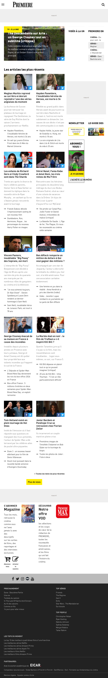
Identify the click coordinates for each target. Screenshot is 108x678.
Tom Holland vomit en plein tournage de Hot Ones (15, 423)
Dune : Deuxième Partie (13, 592)
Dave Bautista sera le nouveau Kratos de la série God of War (96, 58)
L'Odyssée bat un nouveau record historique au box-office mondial (96, 52)
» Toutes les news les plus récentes (49, 474)
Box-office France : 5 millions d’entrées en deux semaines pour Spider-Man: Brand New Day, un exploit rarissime (19, 389)
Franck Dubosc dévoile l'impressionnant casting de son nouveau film (19, 212)
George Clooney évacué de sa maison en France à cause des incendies (18, 339)
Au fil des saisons (11, 603)
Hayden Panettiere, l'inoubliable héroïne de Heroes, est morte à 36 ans (19, 133)
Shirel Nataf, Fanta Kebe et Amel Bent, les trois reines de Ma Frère (49, 174)
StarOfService (58, 670)
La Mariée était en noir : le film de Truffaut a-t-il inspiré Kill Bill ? (50, 339)
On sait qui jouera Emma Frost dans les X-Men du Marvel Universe (18, 143)
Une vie (7, 595)
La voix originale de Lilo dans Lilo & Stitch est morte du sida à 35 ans (52, 143)
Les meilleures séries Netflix (15, 643)
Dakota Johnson (62, 622)
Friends (59, 592)
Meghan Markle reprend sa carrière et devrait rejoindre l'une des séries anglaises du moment (17, 97)
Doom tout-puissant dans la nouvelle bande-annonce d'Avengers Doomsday (19, 464)
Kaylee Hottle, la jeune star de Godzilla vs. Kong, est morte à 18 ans (51, 133)
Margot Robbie (62, 627)
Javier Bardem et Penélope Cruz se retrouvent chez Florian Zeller (49, 424)
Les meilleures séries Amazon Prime (19, 646)
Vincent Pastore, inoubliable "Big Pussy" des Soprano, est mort (16, 258)
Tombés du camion (11, 598)
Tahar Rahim (61, 630)
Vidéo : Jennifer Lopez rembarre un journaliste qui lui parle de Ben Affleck (51, 299)
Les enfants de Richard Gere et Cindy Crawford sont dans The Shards (16, 174)
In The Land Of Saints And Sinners (17, 601)
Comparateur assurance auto (14, 670)
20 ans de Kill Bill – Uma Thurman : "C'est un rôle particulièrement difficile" (51, 377)
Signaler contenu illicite (25, 675)
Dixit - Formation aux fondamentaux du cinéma (81, 670)
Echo (58, 601)
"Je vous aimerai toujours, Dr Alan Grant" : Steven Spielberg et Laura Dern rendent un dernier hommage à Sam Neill (18, 295)
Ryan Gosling (61, 619)
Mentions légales (10, 675)
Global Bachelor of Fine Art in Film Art (39, 670)
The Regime (61, 595)
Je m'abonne (77, 174)
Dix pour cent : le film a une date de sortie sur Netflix (96, 39)
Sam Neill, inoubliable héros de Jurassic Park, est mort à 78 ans (19, 308)
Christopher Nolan (63, 616)
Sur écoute (60, 606)
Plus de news (34, 482)
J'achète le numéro (77, 179)
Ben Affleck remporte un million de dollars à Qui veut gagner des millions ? (50, 258)
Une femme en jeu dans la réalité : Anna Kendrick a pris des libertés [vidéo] (51, 289)
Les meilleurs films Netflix (14, 651)
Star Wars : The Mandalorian (67, 603)
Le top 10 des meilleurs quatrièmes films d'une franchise (27, 640)
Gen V (58, 598)
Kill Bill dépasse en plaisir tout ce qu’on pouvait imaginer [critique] (51, 367)
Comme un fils (10, 606)
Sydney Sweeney (62, 625)
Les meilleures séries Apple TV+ (17, 648)
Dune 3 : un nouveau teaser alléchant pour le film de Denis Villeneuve (19, 454)
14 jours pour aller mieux (14, 609)
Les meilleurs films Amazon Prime (18, 654)
